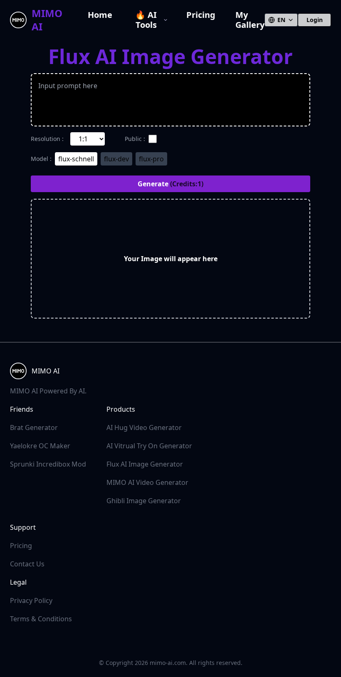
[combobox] (281, 20)
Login (314, 20)
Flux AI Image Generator (144, 464)
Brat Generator (34, 427)
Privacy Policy (31, 600)
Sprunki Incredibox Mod (48, 464)
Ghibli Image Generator (143, 500)
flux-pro (151, 158)
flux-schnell (76, 158)
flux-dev (116, 158)
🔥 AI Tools (146, 20)
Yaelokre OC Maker (40, 445)
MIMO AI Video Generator (147, 482)
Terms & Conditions (41, 618)
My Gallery (249, 20)
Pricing (200, 15)
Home (100, 15)
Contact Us (27, 563)
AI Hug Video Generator (144, 427)
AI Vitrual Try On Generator (149, 445)
